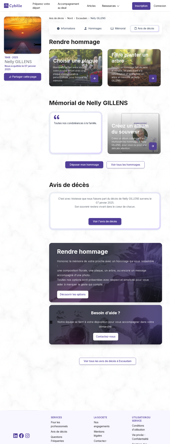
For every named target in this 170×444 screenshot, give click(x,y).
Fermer (155, 259)
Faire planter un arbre (112, 238)
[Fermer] (162, 173)
